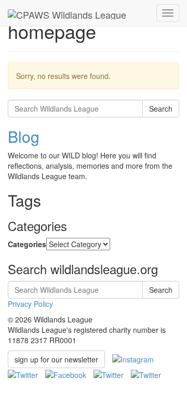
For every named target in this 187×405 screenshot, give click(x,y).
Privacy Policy (30, 304)
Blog (23, 136)
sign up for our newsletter (56, 359)
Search (160, 108)
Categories (27, 244)
